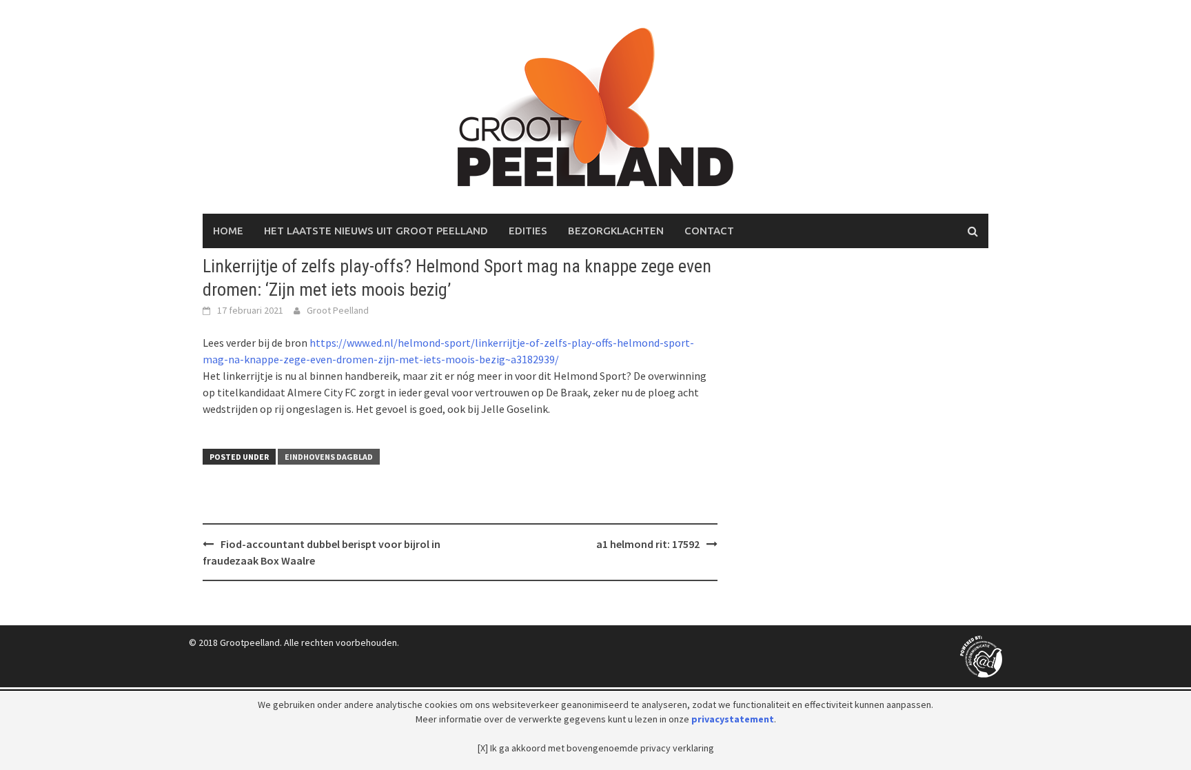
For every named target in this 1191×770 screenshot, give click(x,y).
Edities (528, 230)
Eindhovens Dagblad (329, 457)
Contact (709, 230)
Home (228, 230)
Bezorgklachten (616, 230)
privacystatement (732, 719)
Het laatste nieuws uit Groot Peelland (376, 230)
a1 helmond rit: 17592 (648, 544)
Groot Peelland (338, 310)
